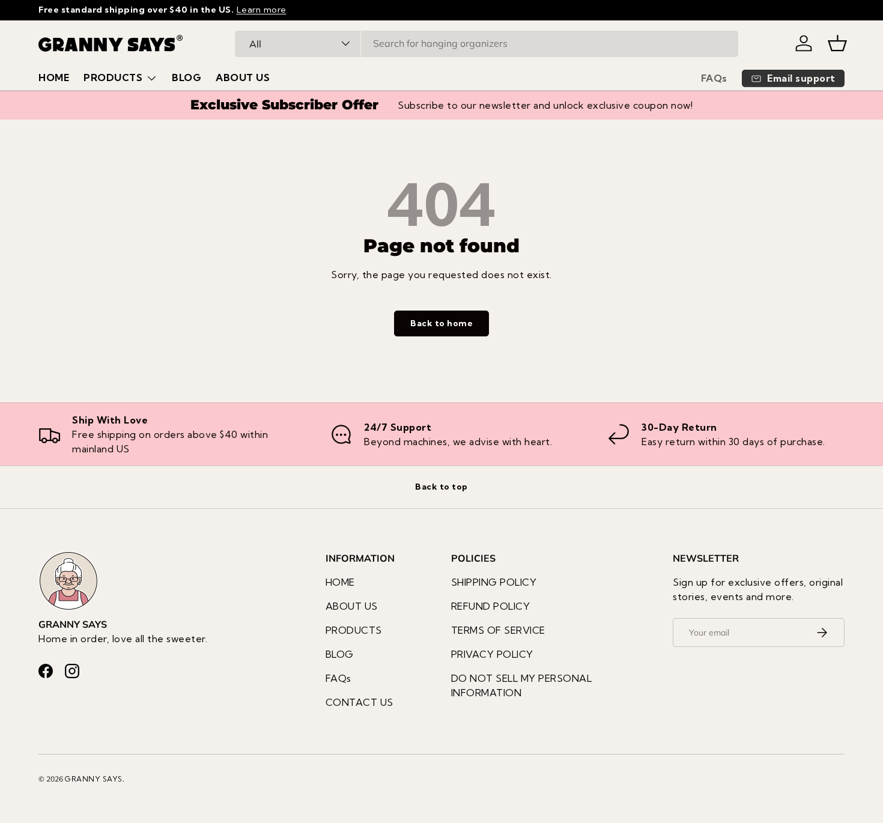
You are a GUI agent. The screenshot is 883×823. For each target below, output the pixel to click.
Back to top (441, 486)
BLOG (186, 77)
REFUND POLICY (490, 606)
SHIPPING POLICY (494, 582)
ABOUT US (243, 77)
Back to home (441, 323)
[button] (837, 43)
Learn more (262, 9)
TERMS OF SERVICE (498, 630)
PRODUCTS (112, 77)
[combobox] (486, 43)
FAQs (714, 78)
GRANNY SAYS (94, 778)
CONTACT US (359, 702)
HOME (53, 77)
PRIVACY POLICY (492, 654)
